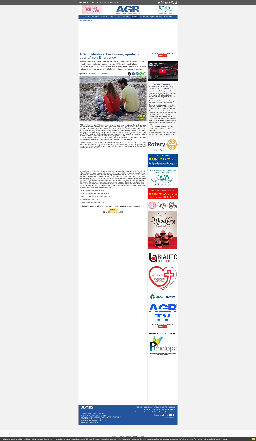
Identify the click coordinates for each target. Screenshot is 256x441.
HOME (92, 2)
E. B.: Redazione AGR (91, 73)
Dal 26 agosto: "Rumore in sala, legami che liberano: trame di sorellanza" (162, 102)
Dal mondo (165, 409)
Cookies (172, 412)
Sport (152, 16)
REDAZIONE (101, 2)
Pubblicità (155, 412)
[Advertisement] (128, 37)
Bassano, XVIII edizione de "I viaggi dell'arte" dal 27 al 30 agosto (161, 87)
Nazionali (135, 16)
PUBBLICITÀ (113, 2)
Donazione (168, 16)
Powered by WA (170, 418)
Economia (95, 16)
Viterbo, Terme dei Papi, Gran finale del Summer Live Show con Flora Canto (162, 133)
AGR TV (159, 16)
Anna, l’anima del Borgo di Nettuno (161, 91)
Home (82, 20)
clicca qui (225, 439)
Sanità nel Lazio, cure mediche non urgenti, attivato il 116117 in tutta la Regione (161, 128)
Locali (118, 16)
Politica (104, 16)
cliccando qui (126, 439)
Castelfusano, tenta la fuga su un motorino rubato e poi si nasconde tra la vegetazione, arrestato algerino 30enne (162, 118)
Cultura (111, 16)
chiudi (160, 439)
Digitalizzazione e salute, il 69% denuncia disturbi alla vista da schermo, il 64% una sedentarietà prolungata (163, 112)
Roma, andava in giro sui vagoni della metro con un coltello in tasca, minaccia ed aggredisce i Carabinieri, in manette (162, 106)
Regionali (125, 16)
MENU (85, 2)
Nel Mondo (144, 16)
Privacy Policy (164, 412)
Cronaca (87, 16)
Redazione (138, 412)
